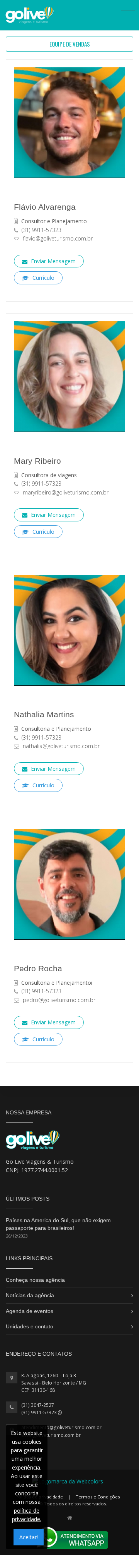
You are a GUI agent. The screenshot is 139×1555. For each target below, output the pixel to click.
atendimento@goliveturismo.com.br (61, 1427)
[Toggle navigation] (128, 13)
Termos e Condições (98, 1497)
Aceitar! (28, 1537)
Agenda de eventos (29, 1311)
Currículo (42, 277)
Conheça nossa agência (35, 1280)
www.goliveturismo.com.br (51, 1435)
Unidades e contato (29, 1326)
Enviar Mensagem (52, 261)
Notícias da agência (30, 1295)
